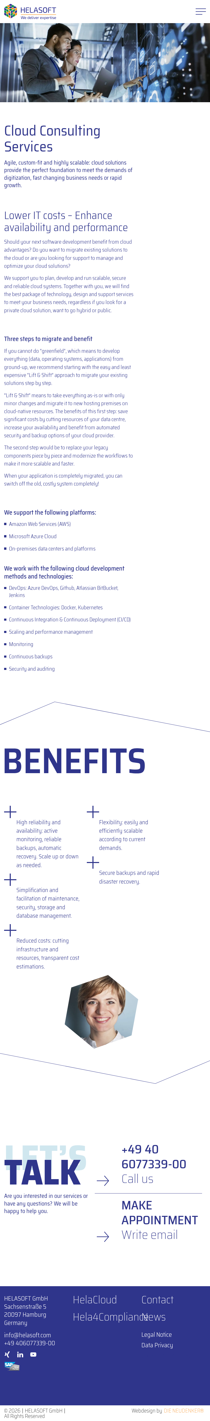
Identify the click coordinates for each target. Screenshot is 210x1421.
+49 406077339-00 (29, 1343)
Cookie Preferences (165, 1356)
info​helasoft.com (27, 1335)
